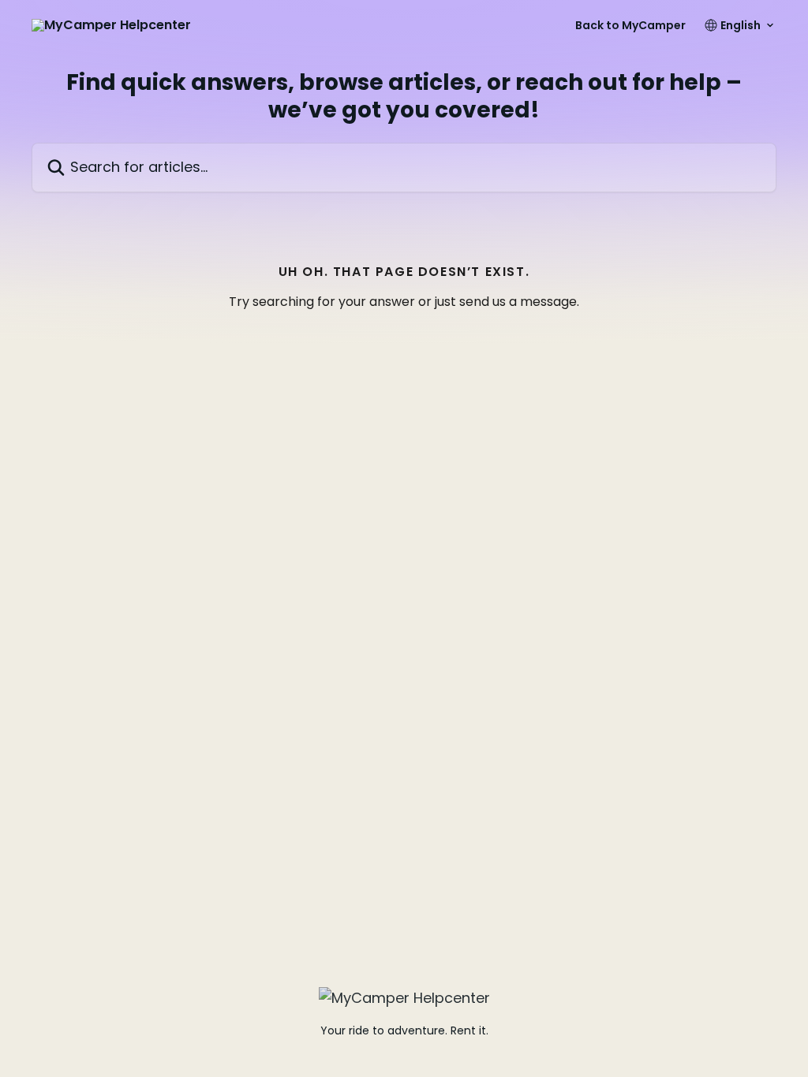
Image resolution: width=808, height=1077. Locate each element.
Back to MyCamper (630, 25)
